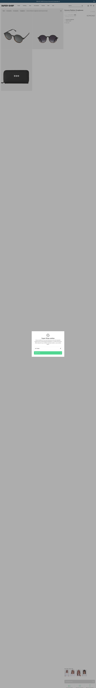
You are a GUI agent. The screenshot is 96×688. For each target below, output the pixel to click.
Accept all (37, 353)
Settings (37, 348)
